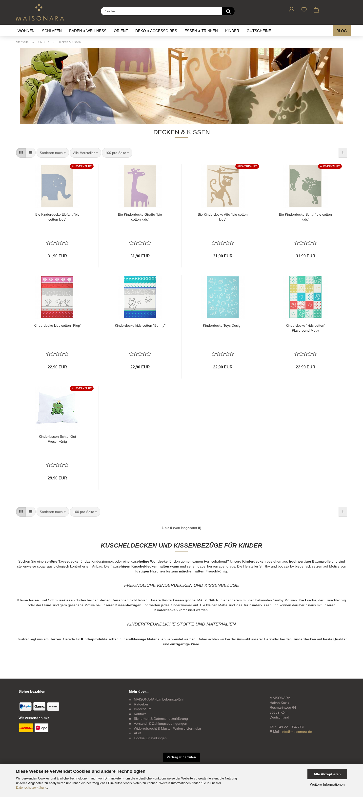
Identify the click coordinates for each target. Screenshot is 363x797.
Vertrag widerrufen (181, 757)
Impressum (142, 709)
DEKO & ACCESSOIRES (156, 31)
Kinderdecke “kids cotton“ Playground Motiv (305, 327)
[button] (291, 9)
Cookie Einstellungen (150, 738)
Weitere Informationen (327, 784)
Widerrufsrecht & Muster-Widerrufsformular (167, 728)
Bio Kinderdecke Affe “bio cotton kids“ (223, 216)
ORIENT (121, 31)
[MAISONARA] (42, 12)
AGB (137, 733)
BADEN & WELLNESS (87, 31)
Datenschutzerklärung (31, 787)
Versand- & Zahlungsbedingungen (160, 723)
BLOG (342, 31)
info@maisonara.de (297, 732)
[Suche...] (228, 11)
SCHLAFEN (52, 31)
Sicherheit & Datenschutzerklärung (161, 719)
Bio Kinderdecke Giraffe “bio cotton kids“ (140, 216)
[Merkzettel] (304, 9)
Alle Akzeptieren (327, 774)
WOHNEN (26, 31)
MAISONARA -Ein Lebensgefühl (158, 699)
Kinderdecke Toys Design (222, 325)
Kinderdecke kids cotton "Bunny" (140, 325)
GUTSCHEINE (259, 31)
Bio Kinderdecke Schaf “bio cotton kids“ (305, 216)
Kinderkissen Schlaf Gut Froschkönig (57, 439)
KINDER (232, 31)
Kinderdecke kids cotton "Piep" (57, 325)
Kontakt (140, 714)
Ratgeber (141, 704)
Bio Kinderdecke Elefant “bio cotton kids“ (57, 216)
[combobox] (53, 153)
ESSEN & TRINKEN (201, 31)
